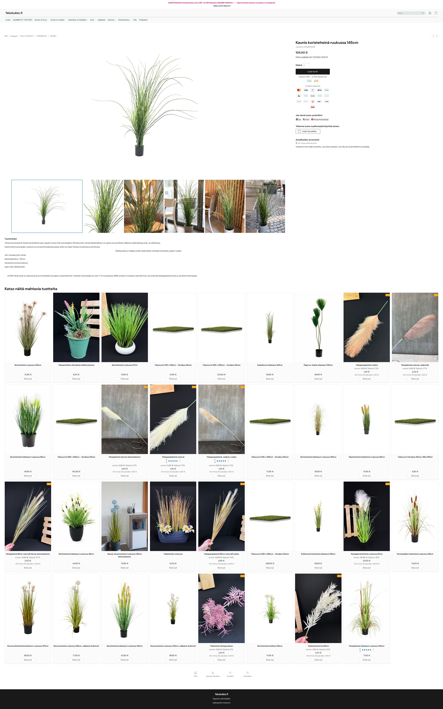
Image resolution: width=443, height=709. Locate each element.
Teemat (111, 20)
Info (135, 20)
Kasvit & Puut (41, 20)
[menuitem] (433, 36)
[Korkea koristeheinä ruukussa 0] (46, 206)
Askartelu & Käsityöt (77, 20)
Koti (92, 20)
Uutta (8, 20)
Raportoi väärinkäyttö (221, 699)
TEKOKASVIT (42, 36)
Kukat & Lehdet (58, 20)
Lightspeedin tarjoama (221, 703)
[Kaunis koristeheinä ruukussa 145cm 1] (103, 206)
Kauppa (14, 36)
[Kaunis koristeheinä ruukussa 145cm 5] (265, 206)
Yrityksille (143, 20)
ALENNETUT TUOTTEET (22, 20)
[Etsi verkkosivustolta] (423, 13)
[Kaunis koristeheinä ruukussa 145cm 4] (225, 206)
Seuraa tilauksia (213, 676)
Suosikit (230, 676)
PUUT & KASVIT (26, 36)
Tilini (196, 676)
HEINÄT (53, 36)
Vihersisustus (124, 20)
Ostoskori (247, 676)
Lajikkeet (101, 20)
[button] (222, 6)
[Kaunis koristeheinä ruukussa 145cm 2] (144, 206)
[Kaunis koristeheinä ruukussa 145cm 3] (184, 206)
